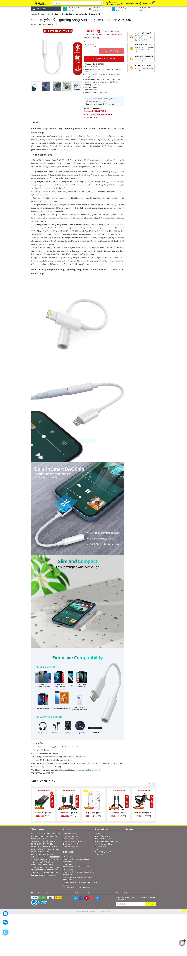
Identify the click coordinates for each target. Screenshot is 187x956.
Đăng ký (151, 904)
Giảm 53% (140, 807)
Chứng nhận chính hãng (103, 844)
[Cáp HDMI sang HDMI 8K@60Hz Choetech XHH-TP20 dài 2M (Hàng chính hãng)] (143, 804)
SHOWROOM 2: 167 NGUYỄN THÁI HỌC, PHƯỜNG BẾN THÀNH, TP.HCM (45, 848)
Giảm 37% (115, 807)
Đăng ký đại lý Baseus (103, 852)
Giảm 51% (65, 807)
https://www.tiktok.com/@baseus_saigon (78, 877)
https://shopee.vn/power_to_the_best (76, 867)
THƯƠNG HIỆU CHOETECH (73, 9)
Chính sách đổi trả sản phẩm (73, 841)
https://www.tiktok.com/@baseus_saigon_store (78, 882)
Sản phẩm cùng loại (43, 781)
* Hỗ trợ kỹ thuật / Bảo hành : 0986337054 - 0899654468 (42, 863)
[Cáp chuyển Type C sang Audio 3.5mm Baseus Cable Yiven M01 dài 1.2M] (93, 804)
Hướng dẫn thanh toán (103, 839)
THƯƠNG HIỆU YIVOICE (144, 9)
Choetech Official (101, 846)
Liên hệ (97, 849)
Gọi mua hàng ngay (105, 58)
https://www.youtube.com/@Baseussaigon (78, 887)
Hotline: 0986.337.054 (95, 111)
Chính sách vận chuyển (71, 836)
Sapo (108, 911)
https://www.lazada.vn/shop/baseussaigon (78, 872)
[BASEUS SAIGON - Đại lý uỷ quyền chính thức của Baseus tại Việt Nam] (40, 2)
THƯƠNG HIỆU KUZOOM (121, 9)
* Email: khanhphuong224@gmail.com (45, 859)
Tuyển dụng (99, 854)
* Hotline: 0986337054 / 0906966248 (45, 857)
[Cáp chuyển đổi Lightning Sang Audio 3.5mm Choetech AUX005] (36, 86)
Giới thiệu (98, 833)
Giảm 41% (90, 807)
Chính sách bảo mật (70, 833)
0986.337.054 (114, 4)
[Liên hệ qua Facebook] (5, 913)
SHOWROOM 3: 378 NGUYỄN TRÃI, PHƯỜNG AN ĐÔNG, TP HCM (44, 853)
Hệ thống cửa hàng (131, 3)
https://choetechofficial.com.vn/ (87, 770)
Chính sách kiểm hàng (71, 846)
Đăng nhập (147, 3)
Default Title (90, 45)
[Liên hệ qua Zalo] (5, 922)
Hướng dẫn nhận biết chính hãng (107, 841)
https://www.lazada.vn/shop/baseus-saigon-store (76, 860)
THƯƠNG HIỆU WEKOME (98, 9)
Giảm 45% (40, 807)
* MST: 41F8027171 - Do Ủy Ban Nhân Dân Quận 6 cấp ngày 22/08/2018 (45, 874)
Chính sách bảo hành (70, 844)
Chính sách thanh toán (71, 839)
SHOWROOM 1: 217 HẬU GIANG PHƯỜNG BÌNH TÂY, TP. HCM (43, 842)
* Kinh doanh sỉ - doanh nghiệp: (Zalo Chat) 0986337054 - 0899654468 (45, 868)
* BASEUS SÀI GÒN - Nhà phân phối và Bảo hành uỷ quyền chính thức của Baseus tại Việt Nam (45, 836)
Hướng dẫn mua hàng (102, 836)
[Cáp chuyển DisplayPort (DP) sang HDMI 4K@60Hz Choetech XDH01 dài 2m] (68, 804)
